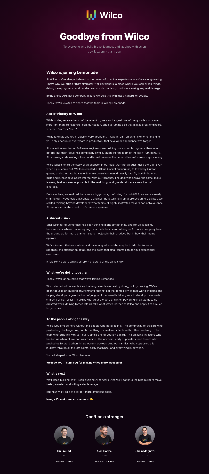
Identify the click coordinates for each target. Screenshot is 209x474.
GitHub (69, 461)
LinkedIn (59, 461)
